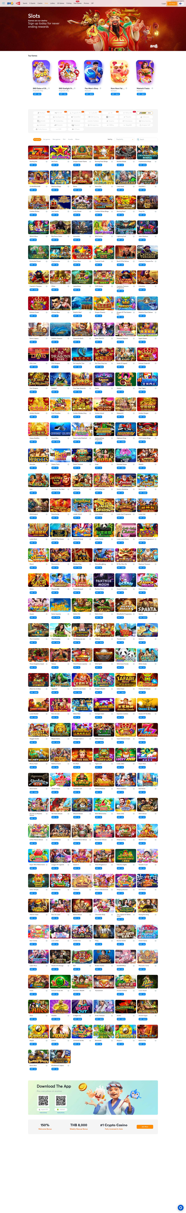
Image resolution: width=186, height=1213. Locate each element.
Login (164, 3)
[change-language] (181, 3)
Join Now (172, 3)
